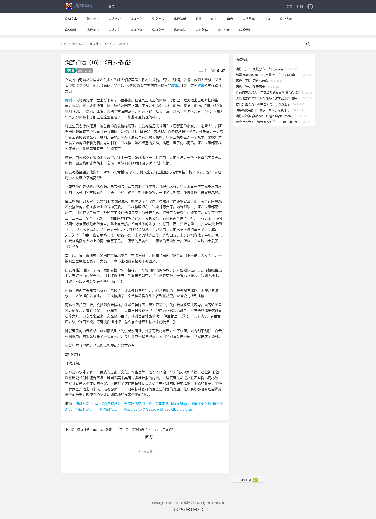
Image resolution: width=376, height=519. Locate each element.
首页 (112, 6)
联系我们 (245, 29)
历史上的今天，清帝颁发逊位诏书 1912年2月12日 (268, 121)
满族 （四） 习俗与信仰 (252, 80)
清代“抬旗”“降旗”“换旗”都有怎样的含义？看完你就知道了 (268, 98)
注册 (300, 6)
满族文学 (158, 29)
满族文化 (136, 19)
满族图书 (93, 29)
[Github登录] (310, 6)
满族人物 (286, 19)
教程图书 (93, 19)
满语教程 (202, 29)
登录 (290, 6)
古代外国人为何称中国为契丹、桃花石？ (263, 104)
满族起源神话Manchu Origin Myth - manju (264, 116)
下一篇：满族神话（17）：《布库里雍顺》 (147, 429)
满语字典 (71, 19)
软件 (199, 19)
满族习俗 (115, 29)
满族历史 (115, 19)
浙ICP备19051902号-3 (188, 509)
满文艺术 (158, 19)
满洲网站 (180, 29)
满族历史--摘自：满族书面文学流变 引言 (263, 110)
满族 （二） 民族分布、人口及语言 (259, 69)
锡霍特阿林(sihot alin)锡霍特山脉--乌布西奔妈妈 (268, 74)
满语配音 (223, 29)
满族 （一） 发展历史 (250, 86)
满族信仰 (136, 29)
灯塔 (267, 19)
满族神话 (180, 19)
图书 (214, 19)
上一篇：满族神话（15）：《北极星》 (90, 429)
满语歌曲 (71, 29)
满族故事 (249, 19)
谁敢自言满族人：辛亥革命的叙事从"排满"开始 (267, 92)
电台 (230, 19)
